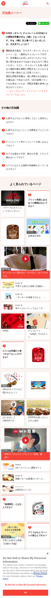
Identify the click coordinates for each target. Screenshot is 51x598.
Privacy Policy (40, 573)
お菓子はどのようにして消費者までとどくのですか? (27, 132)
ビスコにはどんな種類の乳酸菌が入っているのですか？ (27, 167)
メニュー (3, 3)
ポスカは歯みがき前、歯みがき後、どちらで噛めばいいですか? (27, 155)
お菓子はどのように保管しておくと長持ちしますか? (27, 120)
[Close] (47, 553)
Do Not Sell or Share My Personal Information (25, 585)
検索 (47, 3)
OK (25, 593)
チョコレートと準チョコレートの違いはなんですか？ (27, 144)
